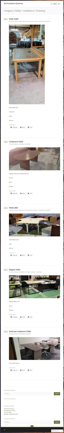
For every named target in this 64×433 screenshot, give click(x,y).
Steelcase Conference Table (20, 331)
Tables (12, 21)
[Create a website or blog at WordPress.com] (20, 429)
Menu (55, 3)
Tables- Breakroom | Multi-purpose (23, 21)
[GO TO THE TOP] (32, 426)
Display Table (14, 270)
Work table (13, 208)
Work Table (13, 19)
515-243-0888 (7, 412)
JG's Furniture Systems (13, 3)
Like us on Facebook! (10, 398)
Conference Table (16, 142)
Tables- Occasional (36, 272)
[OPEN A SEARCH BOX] (59, 4)
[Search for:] (28, 393)
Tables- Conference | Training (42, 21)
